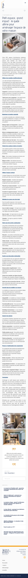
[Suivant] (20, 10)
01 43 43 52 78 (22, 549)
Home (3, 560)
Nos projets (4, 562)
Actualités (4, 570)
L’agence (4, 565)
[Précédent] (8, 10)
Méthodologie (5, 567)
